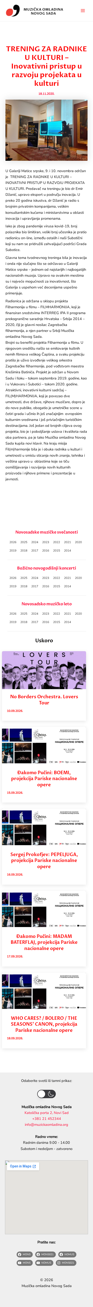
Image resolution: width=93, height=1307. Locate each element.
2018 (23, 551)
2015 (56, 551)
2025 (23, 542)
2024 (34, 542)
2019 (12, 551)
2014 (67, 551)
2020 (78, 542)
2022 (56, 542)
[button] (46, 1094)
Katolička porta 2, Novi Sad (47, 1112)
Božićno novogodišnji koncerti (46, 568)
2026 (12, 542)
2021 (67, 542)
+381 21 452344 (46, 1118)
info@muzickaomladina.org (46, 1124)
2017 (34, 551)
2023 (45, 542)
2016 (45, 551)
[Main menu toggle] (83, 10)
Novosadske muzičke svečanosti (46, 532)
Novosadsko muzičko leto (47, 604)
